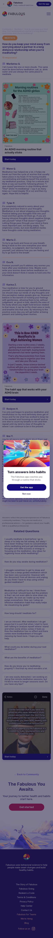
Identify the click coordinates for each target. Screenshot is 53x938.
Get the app (26, 487)
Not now (26, 493)
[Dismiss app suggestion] (46, 444)
